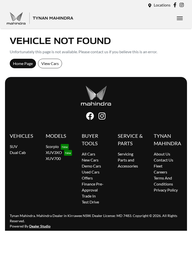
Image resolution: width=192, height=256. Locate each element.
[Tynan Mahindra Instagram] (182, 4)
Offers (87, 178)
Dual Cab (18, 152)
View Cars (50, 63)
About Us (162, 154)
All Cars (88, 154)
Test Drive (90, 202)
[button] (180, 18)
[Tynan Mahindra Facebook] (175, 4)
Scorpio (52, 146)
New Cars (90, 160)
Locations (162, 4)
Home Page (23, 63)
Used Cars (91, 172)
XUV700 (53, 158)
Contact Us (163, 160)
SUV (14, 146)
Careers (160, 172)
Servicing (125, 154)
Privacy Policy (166, 190)
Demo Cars (91, 166)
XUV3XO (54, 152)
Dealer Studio (39, 226)
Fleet (158, 166)
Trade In (89, 196)
